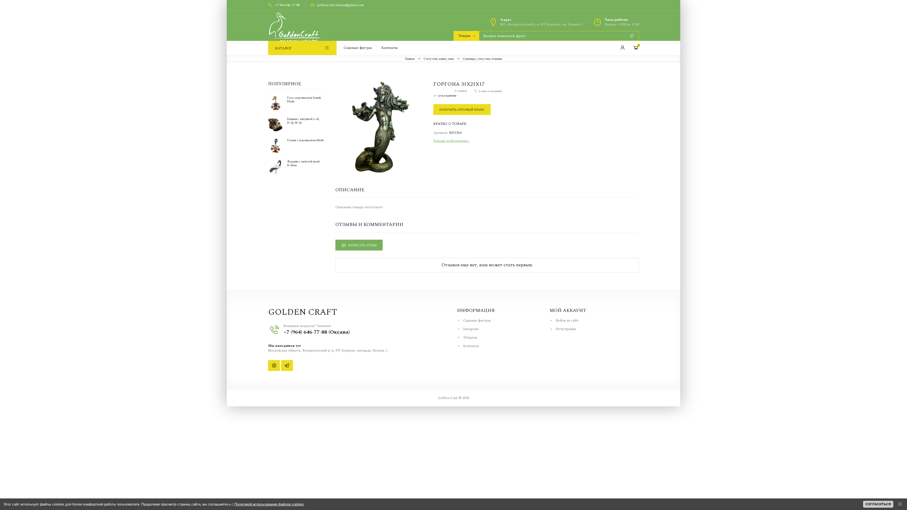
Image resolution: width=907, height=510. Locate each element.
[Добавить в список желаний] (488, 91)
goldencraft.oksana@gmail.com (340, 5)
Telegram (469, 337)
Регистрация (565, 329)
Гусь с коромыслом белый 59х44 (304, 100)
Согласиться (878, 504)
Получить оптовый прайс (462, 110)
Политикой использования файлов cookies (269, 504)
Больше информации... (451, 140)
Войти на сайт (566, 320)
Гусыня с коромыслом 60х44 (305, 140)
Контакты (470, 346)
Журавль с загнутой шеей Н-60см (303, 163)
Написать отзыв (362, 245)
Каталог (283, 48)
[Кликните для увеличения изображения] (380, 127)
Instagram (470, 329)
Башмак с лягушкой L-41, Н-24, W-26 (303, 121)
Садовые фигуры (476, 320)
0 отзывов (461, 91)
